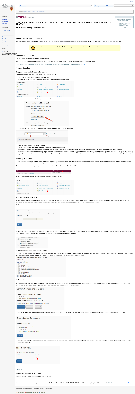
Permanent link (5, 43)
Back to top (19, 369)
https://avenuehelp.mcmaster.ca (30, 27)
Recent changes (6, 36)
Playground (5, 21)
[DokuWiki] (34, 392)
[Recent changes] (19, 392)
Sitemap (4, 41)
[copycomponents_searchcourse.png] (42, 137)
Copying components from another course (124, 24)
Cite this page (5, 45)
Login (132, 1)
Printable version (6, 30)
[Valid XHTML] (42, 392)
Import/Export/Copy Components (124, 19)
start (25, 11)
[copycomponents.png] (42, 113)
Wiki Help (4, 23)
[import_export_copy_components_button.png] (45, 89)
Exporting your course (123, 25)
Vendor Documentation (123, 20)
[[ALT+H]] (7, 7)
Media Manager (6, 38)
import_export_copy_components (37, 11)
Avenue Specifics (121, 21)
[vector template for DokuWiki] (27, 392)
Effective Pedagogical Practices (124, 27)
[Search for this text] (133, 5)
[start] (25, 17)
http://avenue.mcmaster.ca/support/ (117, 382)
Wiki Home (4, 19)
